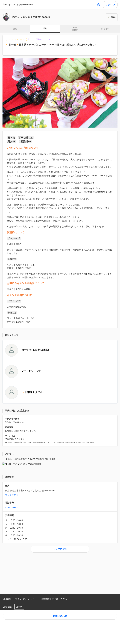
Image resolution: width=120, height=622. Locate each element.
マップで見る (11, 495)
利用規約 (6, 599)
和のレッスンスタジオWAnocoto (17, 4)
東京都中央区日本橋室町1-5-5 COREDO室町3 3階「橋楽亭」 (31, 459)
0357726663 (11, 507)
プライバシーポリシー (26, 599)
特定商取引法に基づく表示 (54, 599)
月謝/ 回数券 (75, 28)
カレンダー (104, 29)
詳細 (15, 29)
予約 (45, 28)
